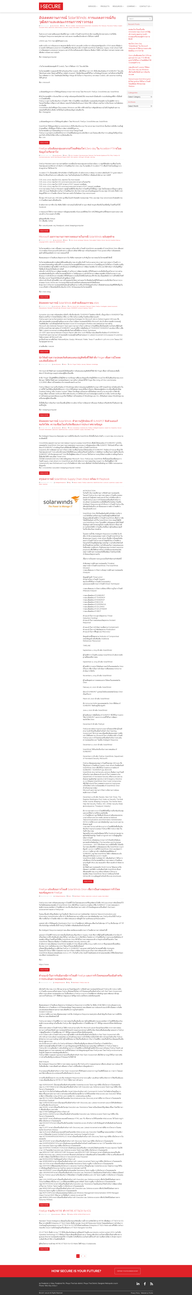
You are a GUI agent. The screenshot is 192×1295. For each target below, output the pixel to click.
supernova (112, 482)
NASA (46, 27)
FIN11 (111, 155)
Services (92, 6)
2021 (69, 25)
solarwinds (51, 27)
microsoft (41, 27)
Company (131, 6)
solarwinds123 (58, 27)
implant (120, 25)
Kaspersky (114, 428)
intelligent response (98, 428)
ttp (88, 982)
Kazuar (119, 428)
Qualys (69, 308)
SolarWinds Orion (60, 242)
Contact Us (145, 6)
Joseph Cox (107, 428)
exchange (80, 240)
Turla (92, 429)
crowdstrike (95, 25)
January (83, 364)
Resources (118, 6)
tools (85, 982)
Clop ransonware (83, 155)
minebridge (95, 364)
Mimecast (63, 308)
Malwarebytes (43, 308)
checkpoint (83, 306)
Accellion (75, 155)
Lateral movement (112, 306)
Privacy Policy (135, 1293)
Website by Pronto (147, 1293)
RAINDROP (74, 308)
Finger (74, 364)
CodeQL (73, 25)
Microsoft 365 (56, 308)
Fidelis (93, 306)
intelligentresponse (60, 482)
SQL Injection (74, 157)
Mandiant (49, 308)
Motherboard (48, 429)
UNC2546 (81, 157)
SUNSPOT (76, 429)
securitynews (55, 25)
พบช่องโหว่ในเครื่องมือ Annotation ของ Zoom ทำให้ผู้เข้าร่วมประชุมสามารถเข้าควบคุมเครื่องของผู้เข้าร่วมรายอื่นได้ (139, 34)
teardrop (85, 308)
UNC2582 (87, 157)
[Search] (150, 18)
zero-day (92, 157)
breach (80, 482)
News (63, 25)
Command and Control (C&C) (83, 25)
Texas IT (90, 308)
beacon (75, 482)
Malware (88, 364)
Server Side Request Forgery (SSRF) (60, 157)
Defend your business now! (127, 1271)
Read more (44, 142)
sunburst (65, 27)
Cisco (70, 428)
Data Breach (77, 896)
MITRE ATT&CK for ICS (84, 1214)
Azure (75, 240)
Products (104, 6)
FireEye (115, 25)
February (104, 25)
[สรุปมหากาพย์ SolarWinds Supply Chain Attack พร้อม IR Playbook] (59, 502)
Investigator (104, 306)
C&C (77, 306)
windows (82, 27)
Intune (103, 240)
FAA (100, 25)
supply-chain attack (74, 27)
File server (110, 25)
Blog (69, 482)
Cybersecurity (84, 428)
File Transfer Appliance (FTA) (101, 155)
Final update (92, 240)
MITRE (75, 1214)
